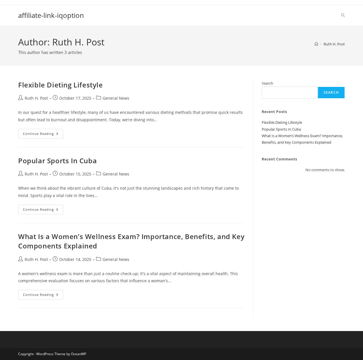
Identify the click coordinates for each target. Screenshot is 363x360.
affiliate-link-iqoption (51, 15)
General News (116, 98)
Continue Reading (43, 135)
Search (267, 83)
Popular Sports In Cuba (57, 160)
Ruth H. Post (334, 44)
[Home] (316, 44)
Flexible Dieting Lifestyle (60, 84)
